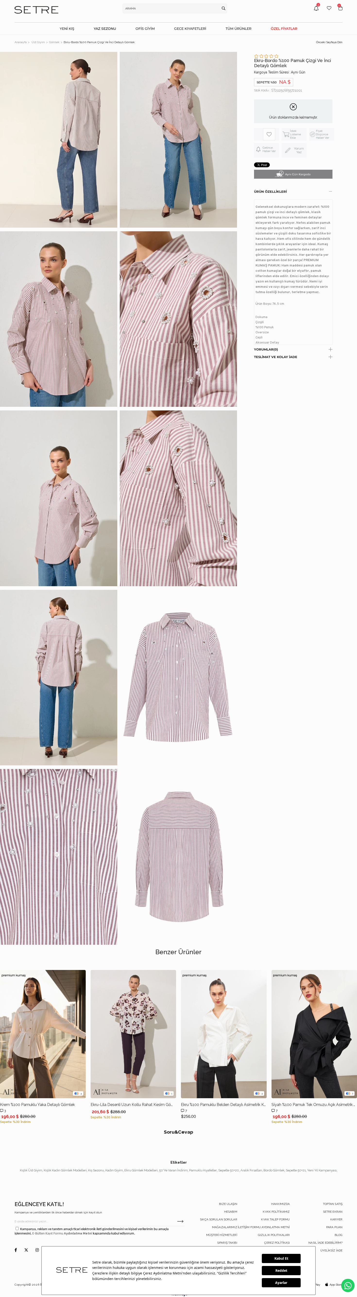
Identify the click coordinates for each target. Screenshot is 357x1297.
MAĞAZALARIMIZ (224, 1227)
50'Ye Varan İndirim (173, 1170)
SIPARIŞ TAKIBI (227, 1242)
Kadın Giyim (114, 1170)
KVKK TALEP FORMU (275, 1219)
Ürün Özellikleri (270, 191)
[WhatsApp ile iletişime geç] (348, 1285)
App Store (336, 1284)
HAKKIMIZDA (280, 1204)
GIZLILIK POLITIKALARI (274, 1235)
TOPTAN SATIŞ (332, 1204)
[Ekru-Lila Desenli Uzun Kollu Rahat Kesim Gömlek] (133, 1034)
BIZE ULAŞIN (228, 1204)
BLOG (338, 1235)
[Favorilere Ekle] (269, 134)
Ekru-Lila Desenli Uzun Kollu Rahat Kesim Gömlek (133, 1104)
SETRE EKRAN (332, 1211)
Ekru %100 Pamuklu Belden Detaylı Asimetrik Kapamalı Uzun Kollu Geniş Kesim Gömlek (224, 1104)
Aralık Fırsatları (251, 1170)
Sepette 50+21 (296, 1170)
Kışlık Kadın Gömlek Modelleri (65, 1170)
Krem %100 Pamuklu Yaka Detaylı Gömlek (37, 1104)
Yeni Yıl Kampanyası (322, 1170)
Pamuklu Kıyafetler (203, 1170)
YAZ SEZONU (105, 28)
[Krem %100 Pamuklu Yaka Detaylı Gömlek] (43, 1034)
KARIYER (336, 1219)
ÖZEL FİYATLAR (284, 28)
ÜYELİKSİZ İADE (331, 1250)
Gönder (180, 1221)
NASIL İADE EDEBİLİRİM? (325, 1242)
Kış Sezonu (96, 1170)
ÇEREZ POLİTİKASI (277, 1242)
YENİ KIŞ (67, 28)
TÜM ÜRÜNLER (238, 28)
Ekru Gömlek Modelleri (141, 1170)
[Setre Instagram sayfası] (37, 1250)
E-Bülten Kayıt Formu (48, 1233)
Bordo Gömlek (274, 1170)
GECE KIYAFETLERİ (190, 28)
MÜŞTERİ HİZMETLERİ (221, 1235)
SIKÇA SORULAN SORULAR (218, 1219)
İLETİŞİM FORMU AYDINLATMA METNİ (264, 1227)
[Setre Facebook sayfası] (16, 1250)
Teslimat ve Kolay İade (275, 357)
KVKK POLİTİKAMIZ (276, 1211)
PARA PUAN (334, 1227)
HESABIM (230, 1211)
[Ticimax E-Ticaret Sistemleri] (178, 1295)
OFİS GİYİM (145, 28)
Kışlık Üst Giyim (31, 1170)
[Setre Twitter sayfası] (26, 1250)
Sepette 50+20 (228, 1170)
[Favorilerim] (329, 12)
